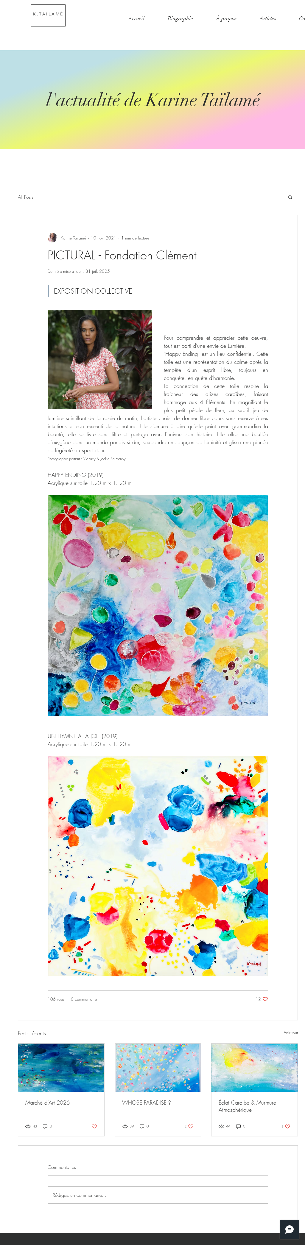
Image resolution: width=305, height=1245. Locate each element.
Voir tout (291, 1032)
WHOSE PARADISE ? (146, 1102)
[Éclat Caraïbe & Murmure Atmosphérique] (254, 1068)
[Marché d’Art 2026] (61, 1068)
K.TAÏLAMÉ (48, 14)
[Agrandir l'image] (100, 359)
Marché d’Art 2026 (47, 1102)
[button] (290, 197)
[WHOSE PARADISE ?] (158, 1068)
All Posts (25, 197)
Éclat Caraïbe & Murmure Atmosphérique (247, 1106)
